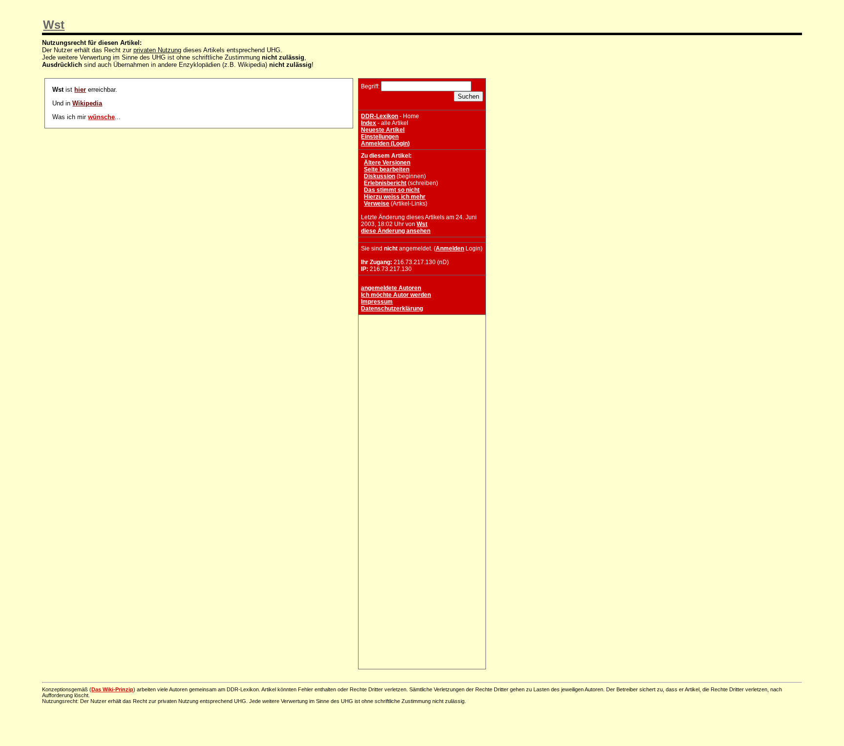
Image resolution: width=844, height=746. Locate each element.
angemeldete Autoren (391, 288)
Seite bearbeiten (386, 169)
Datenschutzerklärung (392, 308)
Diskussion (379, 176)
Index (368, 123)
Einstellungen (380, 136)
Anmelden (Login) (385, 143)
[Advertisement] (422, 378)
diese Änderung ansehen (395, 231)
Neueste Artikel (382, 129)
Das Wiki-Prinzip (112, 689)
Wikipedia (87, 103)
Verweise (376, 203)
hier (80, 89)
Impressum (377, 301)
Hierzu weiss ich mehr (394, 196)
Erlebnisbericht (385, 183)
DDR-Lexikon (379, 116)
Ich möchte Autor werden (396, 294)
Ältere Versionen (387, 162)
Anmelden (450, 248)
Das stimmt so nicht (392, 189)
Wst (53, 24)
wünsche (101, 117)
